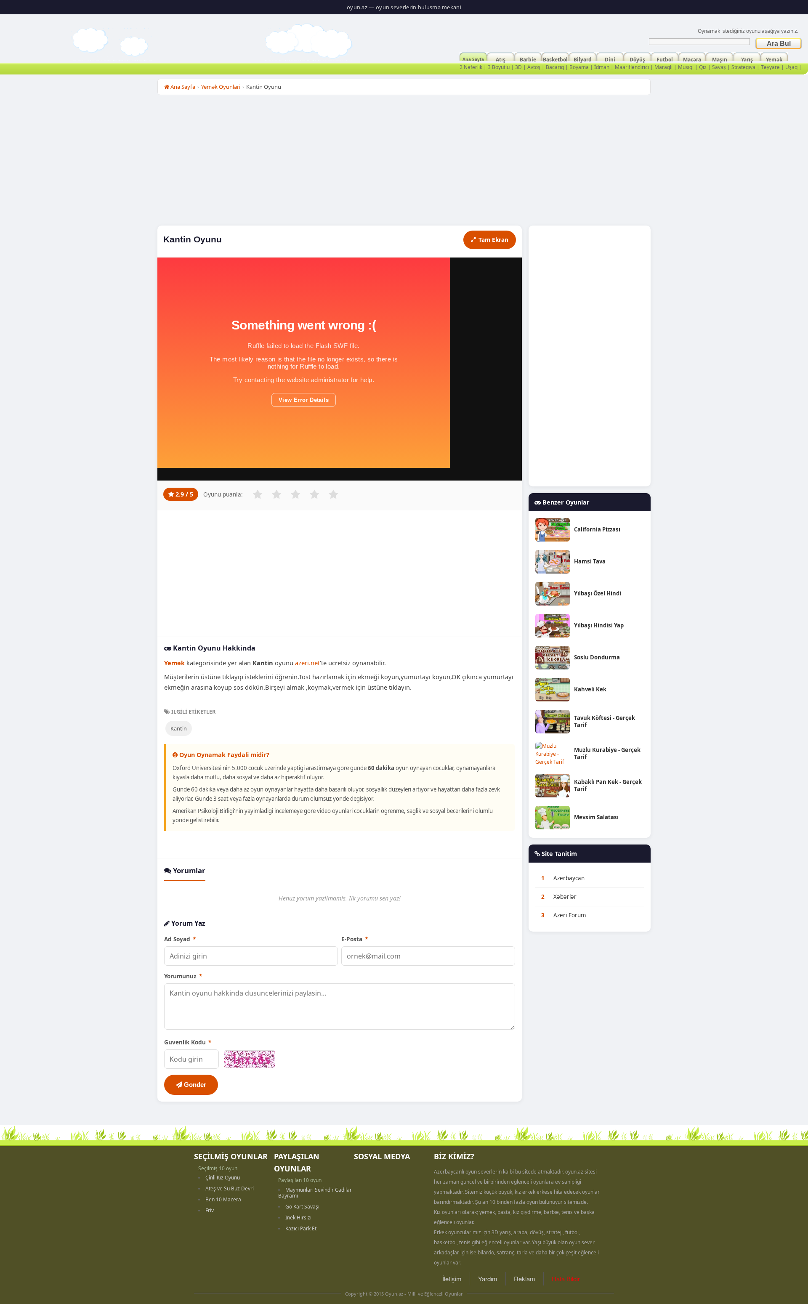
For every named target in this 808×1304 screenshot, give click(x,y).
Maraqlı (663, 67)
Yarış (747, 58)
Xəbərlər (565, 896)
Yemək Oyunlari (220, 86)
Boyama (579, 67)
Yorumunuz (183, 976)
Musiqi (686, 67)
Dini (610, 58)
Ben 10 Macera (223, 1199)
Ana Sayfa (473, 58)
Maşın (719, 58)
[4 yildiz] (314, 494)
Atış (500, 58)
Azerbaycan (569, 878)
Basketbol (555, 58)
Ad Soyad (180, 939)
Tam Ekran (493, 240)
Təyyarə (770, 67)
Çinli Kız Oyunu (222, 1177)
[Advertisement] (404, 162)
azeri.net (307, 663)
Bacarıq (555, 67)
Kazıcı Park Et (300, 1228)
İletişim (452, 1278)
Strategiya (743, 67)
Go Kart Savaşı (302, 1206)
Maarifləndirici (632, 67)
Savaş (719, 67)
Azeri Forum (569, 915)
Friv (209, 1210)
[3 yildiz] (295, 494)
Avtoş (533, 67)
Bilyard (583, 58)
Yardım (487, 1278)
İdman (601, 67)
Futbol (664, 58)
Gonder (194, 1084)
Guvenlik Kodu (187, 1042)
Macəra (692, 58)
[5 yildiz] (333, 494)
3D (518, 67)
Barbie (528, 58)
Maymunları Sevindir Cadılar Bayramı (315, 1192)
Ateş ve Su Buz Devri (229, 1188)
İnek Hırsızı (298, 1217)
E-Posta (354, 939)
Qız (703, 67)
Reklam (524, 1278)
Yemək (774, 58)
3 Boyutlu (499, 67)
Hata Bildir (566, 1278)
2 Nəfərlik (471, 67)
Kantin (178, 728)
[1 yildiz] (257, 494)
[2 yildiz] (276, 494)
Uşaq (791, 67)
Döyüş (637, 58)
